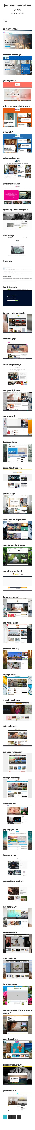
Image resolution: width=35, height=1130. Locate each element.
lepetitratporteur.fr (12, 364)
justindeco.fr (9, 493)
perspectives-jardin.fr (13, 881)
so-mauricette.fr (10, 28)
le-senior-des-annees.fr (14, 312)
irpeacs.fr (7, 261)
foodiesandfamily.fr (12, 1064)
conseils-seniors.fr (11, 700)
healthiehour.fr (10, 287)
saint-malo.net (10, 958)
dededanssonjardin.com (14, 545)
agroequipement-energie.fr (15, 209)
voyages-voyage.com (13, 751)
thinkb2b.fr (8, 132)
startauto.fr (8, 235)
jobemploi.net (9, 855)
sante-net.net (9, 803)
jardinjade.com (10, 984)
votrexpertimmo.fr (11, 158)
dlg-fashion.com (10, 622)
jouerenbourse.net (11, 183)
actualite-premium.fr (13, 571)
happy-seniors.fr (11, 674)
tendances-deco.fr (11, 597)
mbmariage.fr (9, 338)
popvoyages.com (10, 829)
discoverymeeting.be (13, 54)
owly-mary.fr (9, 416)
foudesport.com (10, 442)
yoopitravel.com (10, 1039)
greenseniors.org (11, 648)
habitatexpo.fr (10, 906)
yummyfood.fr (9, 80)
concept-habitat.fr (11, 777)
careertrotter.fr (10, 932)
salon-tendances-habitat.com (16, 106)
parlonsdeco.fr (10, 1090)
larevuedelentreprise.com (15, 519)
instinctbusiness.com (12, 467)
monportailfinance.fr (13, 390)
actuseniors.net (10, 726)
